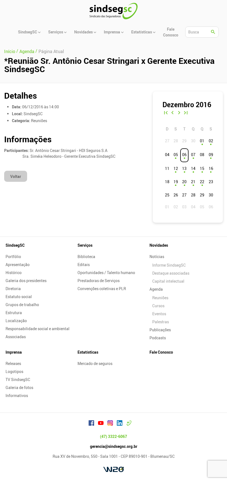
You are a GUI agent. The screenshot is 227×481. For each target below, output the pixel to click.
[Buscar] (213, 32)
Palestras (160, 321)
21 (193, 181)
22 (202, 181)
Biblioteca (86, 256)
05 (176, 154)
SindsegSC (15, 245)
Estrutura (14, 312)
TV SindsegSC (18, 379)
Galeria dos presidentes (26, 280)
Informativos (17, 395)
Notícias (156, 256)
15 (202, 168)
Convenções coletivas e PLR (102, 288)
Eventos (159, 313)
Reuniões (160, 297)
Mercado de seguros (95, 363)
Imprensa (14, 352)
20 (184, 181)
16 (211, 168)
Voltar (15, 176)
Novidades (158, 245)
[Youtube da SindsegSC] (101, 424)
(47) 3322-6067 (113, 436)
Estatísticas (88, 352)
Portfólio (13, 256)
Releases (13, 363)
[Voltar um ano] (165, 113)
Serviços (85, 245)
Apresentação (18, 264)
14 (193, 168)
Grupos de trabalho (22, 304)
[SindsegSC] (113, 11)
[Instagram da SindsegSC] (110, 424)
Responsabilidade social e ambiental (37, 328)
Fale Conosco (161, 352)
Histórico (14, 272)
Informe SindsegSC (169, 265)
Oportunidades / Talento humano (106, 272)
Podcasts (157, 337)
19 (176, 181)
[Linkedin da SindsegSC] (119, 424)
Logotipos (14, 371)
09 (211, 154)
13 (184, 168)
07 (193, 154)
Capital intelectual (168, 281)
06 (184, 154)
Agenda (156, 289)
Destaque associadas (170, 273)
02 (211, 140)
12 (176, 168)
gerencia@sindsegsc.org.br (113, 446)
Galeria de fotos (19, 387)
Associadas (16, 336)
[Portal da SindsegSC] (129, 424)
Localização (16, 320)
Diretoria (13, 288)
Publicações (160, 329)
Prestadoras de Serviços (99, 280)
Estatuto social (19, 296)
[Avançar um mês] (179, 113)
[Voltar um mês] (172, 113)
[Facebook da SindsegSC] (91, 424)
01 (202, 140)
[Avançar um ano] (185, 113)
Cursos (158, 305)
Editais (84, 264)
